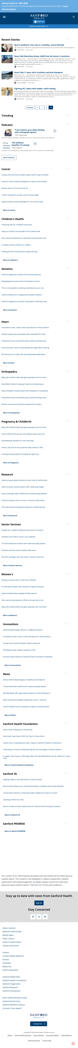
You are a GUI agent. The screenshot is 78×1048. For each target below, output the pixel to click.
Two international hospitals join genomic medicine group (23, 507)
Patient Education (10, 970)
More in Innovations (13, 665)
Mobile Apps (8, 935)
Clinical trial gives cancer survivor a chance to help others (23, 500)
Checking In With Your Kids (13, 800)
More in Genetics (10, 310)
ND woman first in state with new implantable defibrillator (24, 354)
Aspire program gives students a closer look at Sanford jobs (24, 480)
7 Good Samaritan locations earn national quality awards (24, 686)
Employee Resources (34, 1040)
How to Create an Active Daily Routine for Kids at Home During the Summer (32, 806)
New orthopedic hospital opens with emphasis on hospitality (25, 391)
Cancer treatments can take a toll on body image (20, 195)
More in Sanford (12, 815)
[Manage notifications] (73, 1043)
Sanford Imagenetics (12, 984)
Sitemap (10, 1035)
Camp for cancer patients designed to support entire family (24, 181)
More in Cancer (9, 210)
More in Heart (9, 363)
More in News (10, 715)
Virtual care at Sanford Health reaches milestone (21, 643)
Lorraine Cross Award (12, 1008)
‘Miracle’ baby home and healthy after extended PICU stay (23, 334)
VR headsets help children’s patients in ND (19, 650)
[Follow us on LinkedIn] (45, 916)
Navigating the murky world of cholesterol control (21, 281)
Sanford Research (10, 987)
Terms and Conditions (52, 1035)
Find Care (40, 21)
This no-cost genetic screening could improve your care (23, 288)
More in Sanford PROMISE (15, 831)
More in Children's (10, 260)
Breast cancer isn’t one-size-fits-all (15, 188)
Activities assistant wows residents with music (19, 550)
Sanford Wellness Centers (14, 1004)
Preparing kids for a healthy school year (17, 225)
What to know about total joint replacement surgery (21, 404)
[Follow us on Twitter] (39, 916)
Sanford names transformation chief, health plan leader (23, 487)
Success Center (46, 1040)
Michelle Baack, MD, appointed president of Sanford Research (26, 693)
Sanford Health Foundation (14, 980)
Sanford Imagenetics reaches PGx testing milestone (21, 274)
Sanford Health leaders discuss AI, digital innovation (23, 630)
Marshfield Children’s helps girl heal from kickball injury (23, 384)
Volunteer (7, 963)
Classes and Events (11, 945)
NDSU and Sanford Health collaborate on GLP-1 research (25, 700)
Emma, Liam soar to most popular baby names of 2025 (22, 447)
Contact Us (37, 1024)
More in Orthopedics (11, 413)
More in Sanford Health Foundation (19, 765)
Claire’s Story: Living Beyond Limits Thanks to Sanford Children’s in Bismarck (32, 743)
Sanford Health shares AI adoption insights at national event (26, 706)
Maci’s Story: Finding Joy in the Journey (17, 730)
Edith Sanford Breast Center (15, 997)
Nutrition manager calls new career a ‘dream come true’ (23, 557)
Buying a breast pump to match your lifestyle (19, 580)
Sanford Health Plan (11, 977)
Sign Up (39, 903)
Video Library (8, 938)
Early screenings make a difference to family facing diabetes (24, 493)
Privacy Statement (38, 1035)
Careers (6, 952)
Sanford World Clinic (11, 1001)
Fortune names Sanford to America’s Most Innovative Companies (28, 657)
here (37, 885)
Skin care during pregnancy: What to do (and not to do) (22, 600)
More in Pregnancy (10, 463)
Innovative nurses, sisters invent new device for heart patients (25, 327)
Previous (30, 107)
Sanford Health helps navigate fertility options (19, 593)
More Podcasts (9, 157)
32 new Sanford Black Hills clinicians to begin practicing (22, 587)
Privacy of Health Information (23, 1035)
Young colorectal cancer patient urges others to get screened (25, 175)
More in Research (10, 515)
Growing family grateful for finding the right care (20, 454)
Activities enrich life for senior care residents (18, 537)
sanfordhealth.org (66, 1035)
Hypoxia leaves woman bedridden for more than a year (22, 202)
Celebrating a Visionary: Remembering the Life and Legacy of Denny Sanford (32, 749)
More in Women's (10, 615)
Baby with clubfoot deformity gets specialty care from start (24, 377)
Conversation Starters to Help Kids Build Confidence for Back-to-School (30, 793)
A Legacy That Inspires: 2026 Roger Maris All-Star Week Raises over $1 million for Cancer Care (37, 757)
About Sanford (9, 928)
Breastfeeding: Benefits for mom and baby (18, 441)
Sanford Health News (12, 942)
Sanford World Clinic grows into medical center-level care (23, 434)
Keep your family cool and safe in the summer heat (21, 231)
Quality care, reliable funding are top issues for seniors (22, 530)
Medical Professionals (12, 931)
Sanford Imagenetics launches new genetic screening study (24, 301)
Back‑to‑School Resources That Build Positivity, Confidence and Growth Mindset (33, 786)
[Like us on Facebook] (32, 916)
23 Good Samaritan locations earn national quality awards (23, 543)
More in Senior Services (12, 565)
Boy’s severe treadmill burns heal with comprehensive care (24, 238)
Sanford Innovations (11, 991)
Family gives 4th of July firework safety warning (19, 251)
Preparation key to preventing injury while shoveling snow (24, 341)
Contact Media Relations (13, 956)
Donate (6, 959)
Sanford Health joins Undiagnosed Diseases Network (22, 295)
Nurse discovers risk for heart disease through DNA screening (25, 348)
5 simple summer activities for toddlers (16, 245)
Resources (7, 966)
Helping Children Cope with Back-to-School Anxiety (22, 779)
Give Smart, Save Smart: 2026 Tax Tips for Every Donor (24, 736)
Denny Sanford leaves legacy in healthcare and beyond (24, 680)
